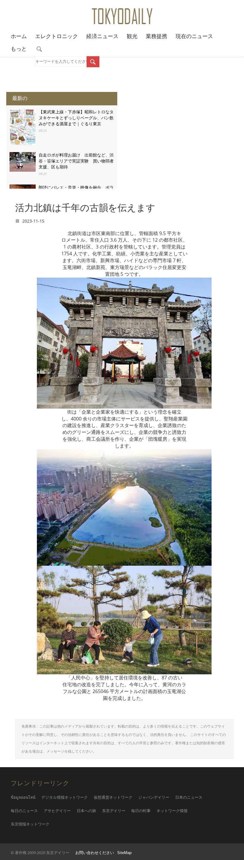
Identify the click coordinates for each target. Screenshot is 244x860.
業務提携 (156, 36)
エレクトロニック (56, 36)
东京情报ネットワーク (30, 824)
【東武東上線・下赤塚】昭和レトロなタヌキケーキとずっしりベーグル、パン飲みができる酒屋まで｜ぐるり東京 (76, 118)
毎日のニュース (24, 811)
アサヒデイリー (57, 811)
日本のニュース (188, 797)
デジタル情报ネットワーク (64, 797)
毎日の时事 (141, 811)
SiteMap (124, 853)
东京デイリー (113, 811)
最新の (19, 98)
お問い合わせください (94, 853)
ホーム (19, 36)
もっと (19, 49)
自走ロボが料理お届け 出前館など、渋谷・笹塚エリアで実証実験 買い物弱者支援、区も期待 (76, 161)
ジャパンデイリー (153, 797)
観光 (132, 36)
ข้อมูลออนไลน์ (23, 797)
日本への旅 (86, 811)
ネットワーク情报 (172, 811)
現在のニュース (194, 36)
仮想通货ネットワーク (113, 797)
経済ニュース (102, 36)
